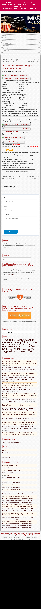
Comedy (16, 342)
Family (20, 344)
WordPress (32, 535)
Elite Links (5, 50)
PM (3, 53)
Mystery (13, 346)
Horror (5, 346)
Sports (10, 349)
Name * (6, 197)
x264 (29, 351)
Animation (7, 342)
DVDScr (13, 345)
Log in (4, 450)
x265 (4, 353)
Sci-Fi (5, 349)
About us (5, 48)
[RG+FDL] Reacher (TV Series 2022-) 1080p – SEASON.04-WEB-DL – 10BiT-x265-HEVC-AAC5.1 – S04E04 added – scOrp (18, 379)
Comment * (7, 214)
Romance (30, 347)
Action (19, 340)
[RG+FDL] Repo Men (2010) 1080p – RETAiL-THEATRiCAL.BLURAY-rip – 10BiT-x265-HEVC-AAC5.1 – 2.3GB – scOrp (17, 389)
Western (22, 351)
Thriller (16, 348)
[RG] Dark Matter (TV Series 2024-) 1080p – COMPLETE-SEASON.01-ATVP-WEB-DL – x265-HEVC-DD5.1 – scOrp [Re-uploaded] (19, 369)
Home (4, 35)
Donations (5, 45)
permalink (28, 171)
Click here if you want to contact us (11, 442)
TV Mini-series (25, 349)
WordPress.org (6, 457)
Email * (6, 206)
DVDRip (6, 344)
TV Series (9, 468)
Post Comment (10, 232)
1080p (12, 340)
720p (16, 171)
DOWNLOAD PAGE (12, 131)
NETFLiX (22, 347)
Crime (25, 342)
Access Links (6, 43)
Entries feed (5, 452)
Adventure (28, 340)
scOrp (22, 71)
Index (4, 40)
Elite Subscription (8, 38)
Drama (33, 342)
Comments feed (6, 455)
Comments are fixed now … (14, 465)
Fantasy (28, 344)
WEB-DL (14, 351)
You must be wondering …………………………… (20, 480)
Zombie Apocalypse (22, 535)
